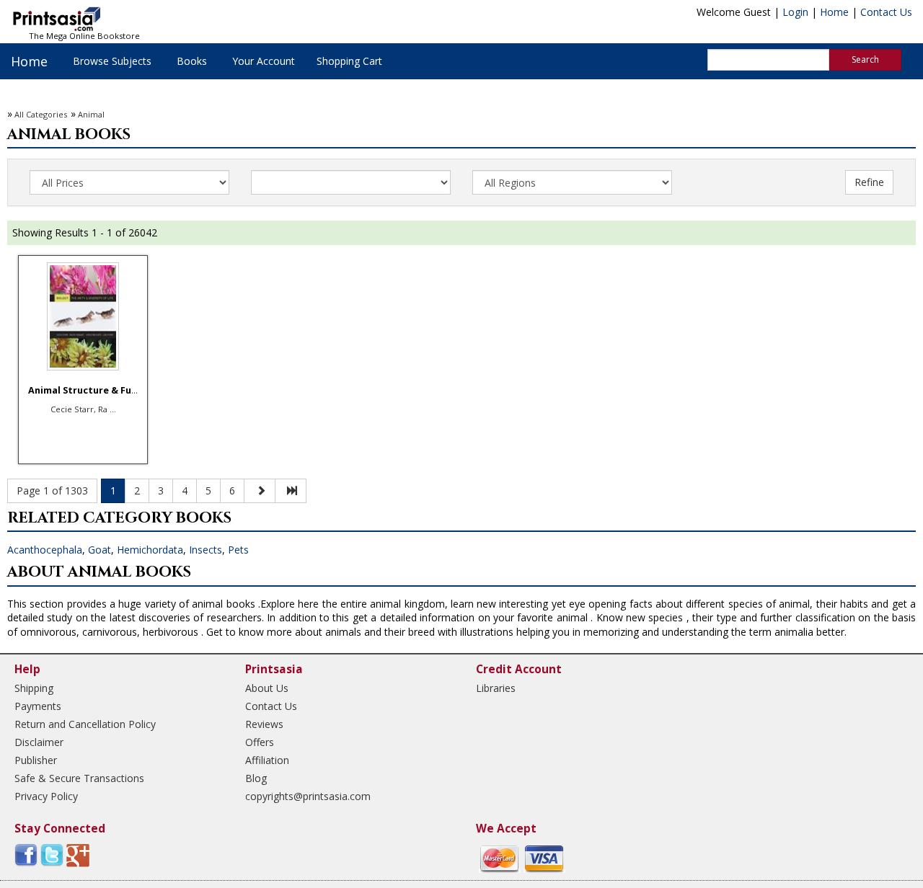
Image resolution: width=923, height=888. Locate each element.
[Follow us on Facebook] (25, 854)
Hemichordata (150, 549)
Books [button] (192, 61)
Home (834, 12)
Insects (205, 549)
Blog (256, 778)
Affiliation (267, 760)
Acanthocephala (44, 549)
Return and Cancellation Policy (85, 724)
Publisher (35, 760)
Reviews (264, 724)
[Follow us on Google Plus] (77, 854)
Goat (99, 549)
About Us (266, 688)
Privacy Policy (46, 796)
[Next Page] (259, 491)
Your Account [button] (263, 61)
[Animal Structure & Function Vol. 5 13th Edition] (83, 316)
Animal (91, 114)
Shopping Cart (349, 61)
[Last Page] (290, 491)
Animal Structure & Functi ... (94, 390)
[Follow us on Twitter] (51, 854)
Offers (259, 742)
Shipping (33, 688)
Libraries (496, 688)
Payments (37, 706)
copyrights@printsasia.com (308, 796)
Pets (238, 549)
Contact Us (886, 12)
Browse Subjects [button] (112, 61)
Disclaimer (38, 742)
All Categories (40, 114)
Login (795, 12)
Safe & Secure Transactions (79, 778)
